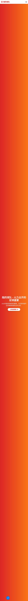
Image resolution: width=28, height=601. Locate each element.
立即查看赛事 (13, 309)
